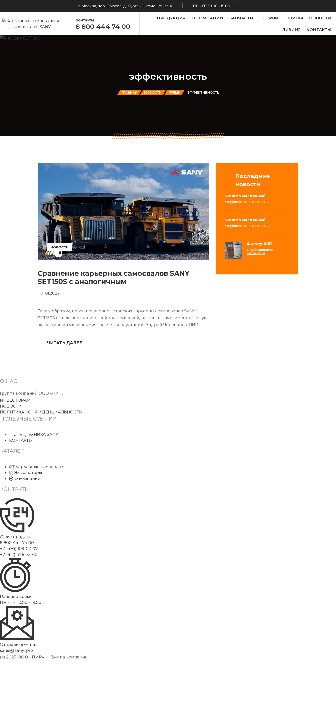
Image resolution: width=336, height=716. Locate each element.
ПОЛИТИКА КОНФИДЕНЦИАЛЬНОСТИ (41, 412)
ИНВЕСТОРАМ (15, 400)
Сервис (272, 18)
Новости (320, 18)
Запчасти (241, 18)
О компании (207, 18)
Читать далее (64, 342)
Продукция (171, 18)
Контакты (319, 29)
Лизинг (291, 29)
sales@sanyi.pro (16, 650)
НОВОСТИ (11, 406)
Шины (295, 18)
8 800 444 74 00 (103, 26)
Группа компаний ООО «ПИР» (32, 393)
